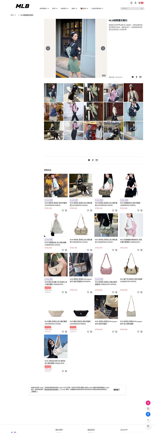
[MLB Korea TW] (23, 6)
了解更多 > (34, 391)
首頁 (12, 15)
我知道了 (116, 390)
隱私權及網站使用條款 (51, 389)
